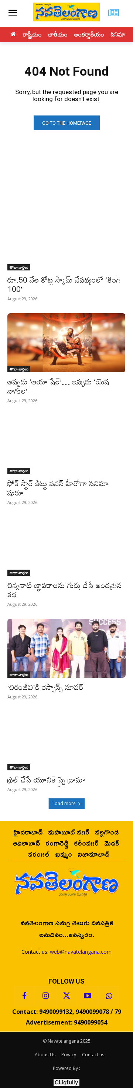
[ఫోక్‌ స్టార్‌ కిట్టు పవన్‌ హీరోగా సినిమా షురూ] (66, 444)
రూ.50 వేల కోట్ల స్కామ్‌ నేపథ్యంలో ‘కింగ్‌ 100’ (64, 284)
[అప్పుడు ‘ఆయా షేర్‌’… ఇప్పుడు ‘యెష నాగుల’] (66, 342)
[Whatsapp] (108, 996)
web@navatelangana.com (81, 951)
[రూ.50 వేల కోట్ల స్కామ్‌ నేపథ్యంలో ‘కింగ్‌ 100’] (66, 240)
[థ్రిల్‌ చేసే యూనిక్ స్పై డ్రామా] (66, 740)
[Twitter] (66, 996)
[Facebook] (24, 996)
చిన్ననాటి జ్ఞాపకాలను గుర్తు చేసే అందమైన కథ (64, 589)
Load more (64, 803)
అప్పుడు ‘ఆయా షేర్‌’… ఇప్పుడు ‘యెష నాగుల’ (58, 386)
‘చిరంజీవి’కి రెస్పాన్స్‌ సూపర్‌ (45, 687)
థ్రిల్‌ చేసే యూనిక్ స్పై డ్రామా (46, 779)
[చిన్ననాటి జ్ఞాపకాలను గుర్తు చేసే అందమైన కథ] (66, 546)
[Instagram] (45, 996)
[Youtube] (87, 996)
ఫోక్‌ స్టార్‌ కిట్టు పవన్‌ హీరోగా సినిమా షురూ (58, 488)
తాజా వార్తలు (19, 267)
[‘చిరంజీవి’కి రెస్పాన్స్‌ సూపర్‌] (66, 648)
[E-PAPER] (113, 13)
